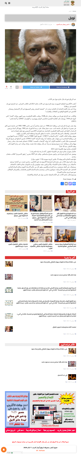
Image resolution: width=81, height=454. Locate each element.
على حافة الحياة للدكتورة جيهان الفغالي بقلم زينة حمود (58, 262)
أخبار (70, 11)
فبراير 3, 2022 (48, 24)
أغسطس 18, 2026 (71, 220)
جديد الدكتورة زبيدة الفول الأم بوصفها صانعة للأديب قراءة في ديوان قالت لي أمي (66, 215)
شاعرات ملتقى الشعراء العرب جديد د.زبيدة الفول (18, 245)
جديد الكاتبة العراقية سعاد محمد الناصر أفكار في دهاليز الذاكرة (66, 245)
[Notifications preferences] (4, 449)
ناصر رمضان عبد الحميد (62, 24)
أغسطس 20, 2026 (70, 268)
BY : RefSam (40, 450)
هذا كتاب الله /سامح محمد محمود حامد (63, 275)
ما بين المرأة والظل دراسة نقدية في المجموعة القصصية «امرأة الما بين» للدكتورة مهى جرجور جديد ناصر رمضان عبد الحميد (41, 216)
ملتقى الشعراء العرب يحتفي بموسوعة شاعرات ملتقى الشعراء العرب (41, 246)
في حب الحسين (62, 375)
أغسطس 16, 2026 (47, 222)
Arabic (9, 453)
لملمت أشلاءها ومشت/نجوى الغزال (64, 327)
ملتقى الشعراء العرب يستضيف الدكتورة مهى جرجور (17, 214)
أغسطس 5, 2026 (47, 251)
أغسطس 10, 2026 (71, 249)
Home (74, 11)
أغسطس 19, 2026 (70, 282)
